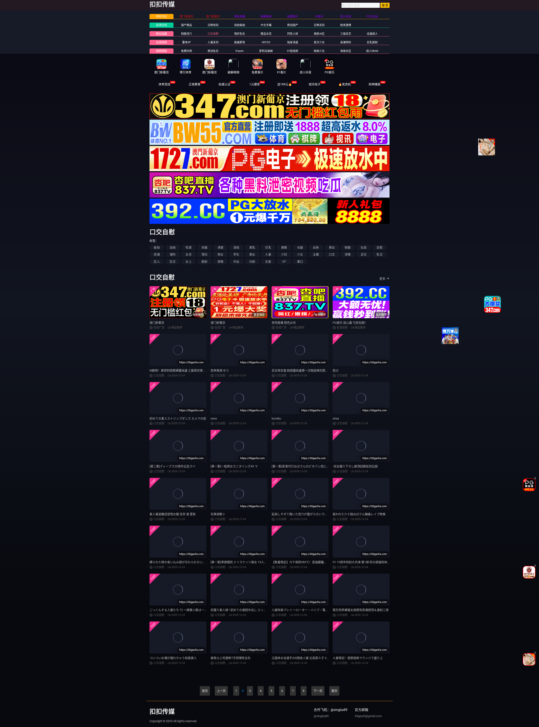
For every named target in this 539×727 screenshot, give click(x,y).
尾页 (334, 690)
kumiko (276, 418)
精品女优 (266, 33)
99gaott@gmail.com (368, 716)
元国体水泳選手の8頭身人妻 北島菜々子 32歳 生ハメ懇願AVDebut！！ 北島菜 (322, 658)
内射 (252, 261)
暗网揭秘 (161, 50)
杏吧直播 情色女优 (284, 322)
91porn (239, 50)
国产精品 (186, 25)
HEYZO (266, 42)
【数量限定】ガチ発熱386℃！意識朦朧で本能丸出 (305, 562)
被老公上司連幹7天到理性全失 (231, 658)
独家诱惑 (292, 42)
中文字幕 (266, 25)
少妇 (284, 254)
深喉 (348, 254)
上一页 (221, 690)
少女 (300, 254)
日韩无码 (319, 25)
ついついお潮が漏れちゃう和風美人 (173, 658)
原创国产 (292, 25)
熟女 (220, 254)
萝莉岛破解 (266, 50)
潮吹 (173, 254)
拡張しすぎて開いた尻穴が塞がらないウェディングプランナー (313, 514)
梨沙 (336, 370)
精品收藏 (161, 33)
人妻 (268, 254)
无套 (268, 261)
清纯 (236, 247)
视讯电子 (314, 84)
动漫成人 (372, 33)
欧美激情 (345, 25)
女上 (188, 261)
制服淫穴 (186, 33)
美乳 (252, 247)
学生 (236, 254)
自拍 (173, 247)
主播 (316, 254)
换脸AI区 (319, 33)
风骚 (204, 247)
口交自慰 (213, 33)
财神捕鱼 (374, 84)
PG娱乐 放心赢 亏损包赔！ (350, 322)
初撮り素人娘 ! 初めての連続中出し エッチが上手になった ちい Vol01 (256, 610)
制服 (348, 247)
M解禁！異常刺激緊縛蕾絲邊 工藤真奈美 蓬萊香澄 (182, 370)
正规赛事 (194, 84)
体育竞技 (164, 84)
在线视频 (161, 42)
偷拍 (157, 247)
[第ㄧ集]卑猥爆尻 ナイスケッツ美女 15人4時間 (241, 562)
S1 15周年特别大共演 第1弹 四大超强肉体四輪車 (364, 562)
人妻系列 (213, 42)
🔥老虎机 (344, 84)
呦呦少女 (319, 50)
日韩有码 (213, 25)
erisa (336, 418)
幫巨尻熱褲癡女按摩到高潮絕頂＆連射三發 (361, 610)
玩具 (364, 247)
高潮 (157, 254)
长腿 (300, 247)
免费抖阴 (186, 50)
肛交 (173, 261)
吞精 (220, 261)
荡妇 (204, 254)
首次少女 (319, 42)
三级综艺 (345, 33)
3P (284, 261)
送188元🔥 (284, 84)
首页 (205, 690)
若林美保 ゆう (220, 370)
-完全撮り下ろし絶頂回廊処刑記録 (355, 466)
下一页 (318, 690)
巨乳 (268, 247)
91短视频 (292, 50)
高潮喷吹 (345, 42)
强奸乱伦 (239, 33)
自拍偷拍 (239, 25)
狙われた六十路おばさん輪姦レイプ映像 (359, 514)
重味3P (186, 42)
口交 (332, 254)
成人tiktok (372, 50)
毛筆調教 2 (218, 514)
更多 (382, 278)
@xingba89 (321, 716)
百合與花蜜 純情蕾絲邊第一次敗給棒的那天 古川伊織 (306, 370)
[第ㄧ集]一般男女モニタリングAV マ (234, 466)
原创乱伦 (213, 50)
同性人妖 (292, 33)
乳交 (379, 254)
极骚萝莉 (239, 42)
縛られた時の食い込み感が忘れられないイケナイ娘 (183, 562)
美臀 (284, 247)
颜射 (204, 261)
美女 (252, 254)
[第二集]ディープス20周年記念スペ (172, 466)
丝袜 (316, 247)
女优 (188, 254)
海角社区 (345, 50)
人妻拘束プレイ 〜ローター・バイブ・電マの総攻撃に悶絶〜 (312, 610)
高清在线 (161, 25)
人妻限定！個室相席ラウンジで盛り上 (358, 658)
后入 (157, 261)
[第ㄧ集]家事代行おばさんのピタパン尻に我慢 (302, 466)
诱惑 (220, 247)
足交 (364, 254)
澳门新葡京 (156, 322)
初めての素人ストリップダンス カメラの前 (177, 418)
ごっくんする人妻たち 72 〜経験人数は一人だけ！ (182, 610)
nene (214, 418)
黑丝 (332, 247)
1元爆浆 (254, 84)
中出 (236, 261)
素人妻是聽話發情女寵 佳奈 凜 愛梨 (172, 514)
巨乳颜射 (372, 42)
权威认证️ (224, 84)
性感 (188, 247)
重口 (300, 261)
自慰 (379, 247)
